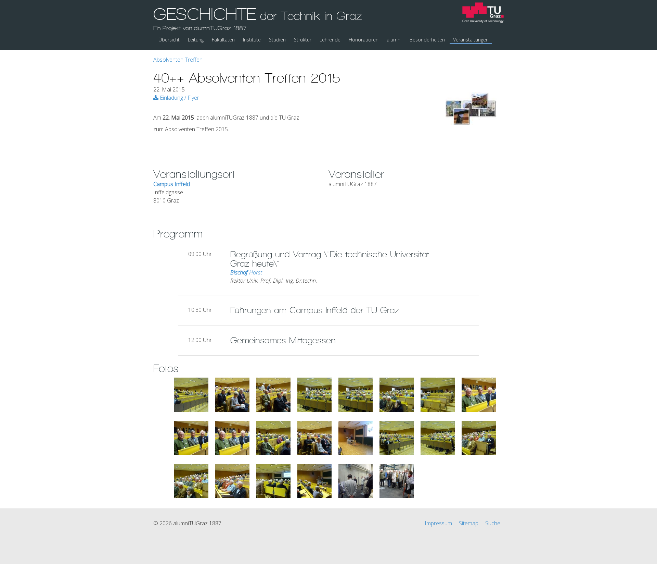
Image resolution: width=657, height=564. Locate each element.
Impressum (438, 523)
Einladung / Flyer (178, 97)
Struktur (302, 39)
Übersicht (169, 39)
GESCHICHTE (257, 18)
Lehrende (330, 39)
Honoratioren (363, 39)
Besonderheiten (427, 39)
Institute (252, 39)
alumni (394, 39)
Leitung (196, 39)
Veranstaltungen (471, 39)
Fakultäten (223, 39)
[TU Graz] (483, 13)
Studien (277, 39)
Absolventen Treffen (178, 59)
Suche (492, 523)
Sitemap (468, 523)
